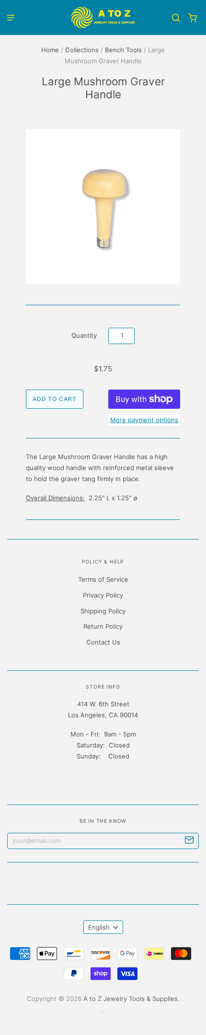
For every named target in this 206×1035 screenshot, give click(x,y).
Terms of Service (103, 579)
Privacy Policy (103, 595)
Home (50, 50)
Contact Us (103, 642)
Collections (82, 50)
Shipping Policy (103, 611)
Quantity (84, 335)
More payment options (144, 420)
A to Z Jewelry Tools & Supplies (130, 998)
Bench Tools (123, 50)
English (99, 927)
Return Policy (103, 626)
